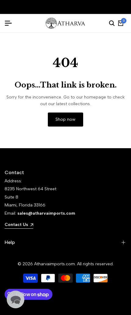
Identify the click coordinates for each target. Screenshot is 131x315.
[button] (15, 299)
